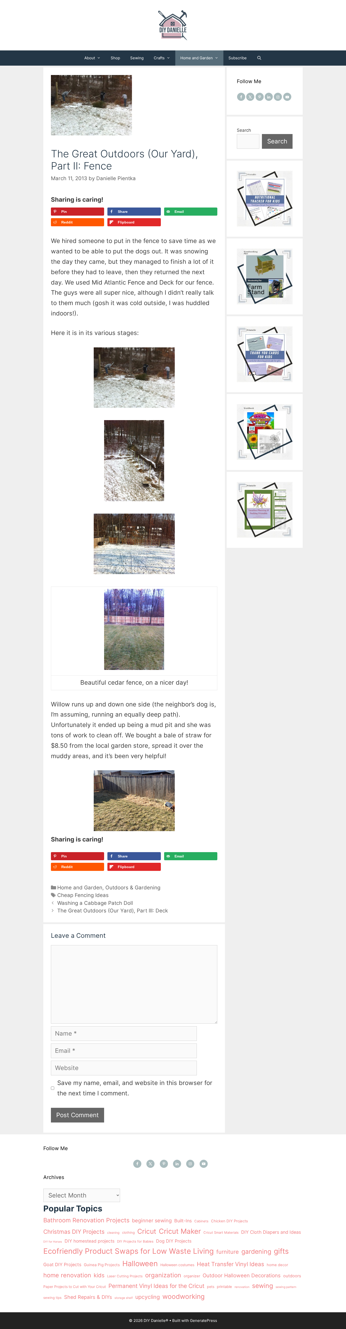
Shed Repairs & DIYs (88, 1297)
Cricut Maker (180, 1231)
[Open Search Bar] (259, 58)
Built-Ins (183, 1220)
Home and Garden (196, 57)
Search (244, 130)
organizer (192, 1276)
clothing (128, 1232)
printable (224, 1286)
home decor (277, 1265)
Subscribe (237, 57)
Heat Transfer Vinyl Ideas (230, 1264)
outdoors (292, 1275)
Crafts (159, 57)
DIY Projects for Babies (135, 1241)
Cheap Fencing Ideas (83, 895)
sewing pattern (286, 1287)
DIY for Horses (52, 1241)
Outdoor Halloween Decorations (242, 1275)
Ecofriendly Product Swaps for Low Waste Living (128, 1251)
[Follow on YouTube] (287, 97)
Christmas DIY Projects (74, 1231)
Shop (115, 57)
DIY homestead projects (89, 1241)
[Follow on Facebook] (241, 97)
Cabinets (201, 1221)
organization (163, 1275)
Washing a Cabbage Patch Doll (95, 903)
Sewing (137, 57)
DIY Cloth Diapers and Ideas (271, 1232)
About (89, 57)
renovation (242, 1287)
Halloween (140, 1263)
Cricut (146, 1231)
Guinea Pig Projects (102, 1264)
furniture (227, 1251)
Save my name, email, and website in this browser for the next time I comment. (134, 1088)
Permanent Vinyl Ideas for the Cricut (156, 1285)
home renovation (67, 1275)
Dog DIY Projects (173, 1241)
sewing (262, 1285)
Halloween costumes (177, 1265)
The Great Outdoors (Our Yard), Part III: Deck (112, 910)
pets (210, 1286)
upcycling (147, 1297)
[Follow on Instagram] (278, 97)
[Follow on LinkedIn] (269, 97)
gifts (281, 1251)
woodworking (183, 1296)
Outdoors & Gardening (132, 887)
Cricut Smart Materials (221, 1232)
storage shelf (123, 1298)
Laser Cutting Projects (125, 1276)
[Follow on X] (250, 97)
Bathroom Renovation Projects (86, 1220)
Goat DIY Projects (62, 1264)
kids (99, 1275)
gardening (256, 1251)
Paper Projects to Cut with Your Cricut (74, 1286)
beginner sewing (152, 1221)
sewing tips (52, 1298)
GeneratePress (203, 1320)
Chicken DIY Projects (229, 1221)
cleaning (113, 1232)
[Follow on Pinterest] (260, 97)
